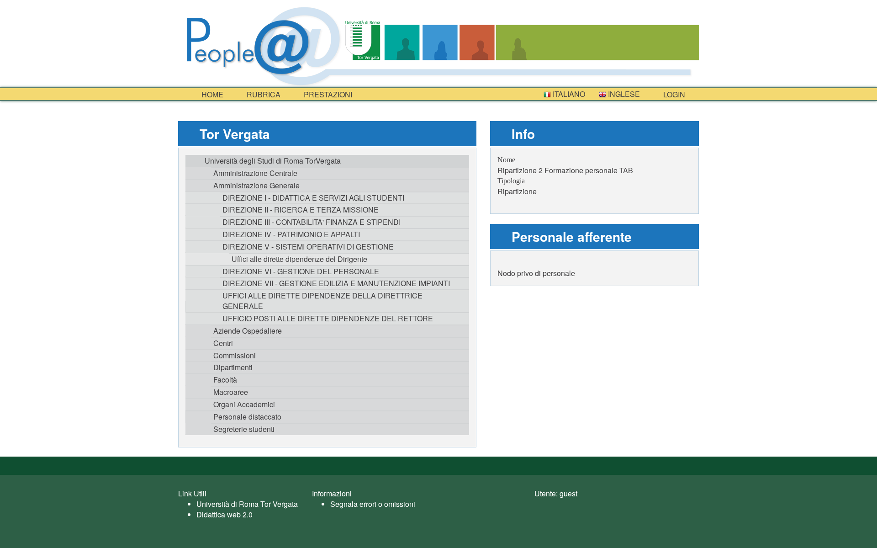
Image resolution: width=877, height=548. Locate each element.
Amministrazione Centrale (255, 173)
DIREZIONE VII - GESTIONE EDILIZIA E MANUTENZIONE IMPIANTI (336, 283)
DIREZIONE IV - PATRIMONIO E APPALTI (291, 234)
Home (211, 94)
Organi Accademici (244, 404)
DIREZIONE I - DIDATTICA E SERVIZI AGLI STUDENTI (313, 197)
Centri (223, 343)
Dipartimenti (233, 367)
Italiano (568, 94)
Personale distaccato (247, 416)
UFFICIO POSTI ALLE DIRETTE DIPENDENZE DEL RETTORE (327, 318)
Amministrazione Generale (256, 185)
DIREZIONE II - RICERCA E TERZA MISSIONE (300, 209)
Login (673, 94)
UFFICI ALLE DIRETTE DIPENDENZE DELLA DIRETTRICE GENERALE (322, 300)
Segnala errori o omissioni (372, 504)
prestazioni (327, 94)
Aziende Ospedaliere (247, 330)
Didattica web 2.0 (224, 514)
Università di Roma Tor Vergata (247, 504)
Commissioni (234, 355)
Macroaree (230, 392)
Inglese (623, 94)
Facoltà (225, 379)
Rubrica (262, 94)
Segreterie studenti (244, 429)
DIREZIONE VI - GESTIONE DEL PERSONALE (300, 271)
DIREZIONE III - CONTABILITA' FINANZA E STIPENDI (311, 222)
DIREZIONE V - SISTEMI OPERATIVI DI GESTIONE (308, 246)
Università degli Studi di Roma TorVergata (273, 160)
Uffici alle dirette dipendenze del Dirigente (299, 259)
